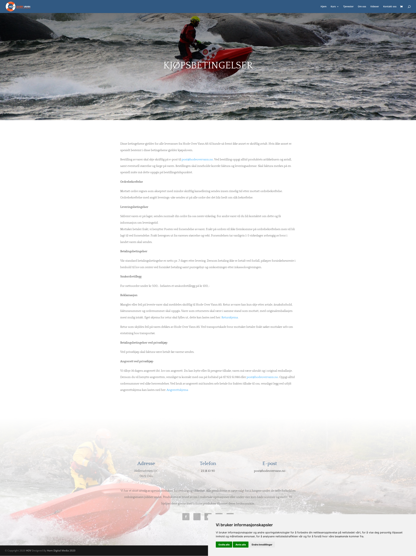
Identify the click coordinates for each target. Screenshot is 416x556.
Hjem (323, 6)
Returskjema (229, 317)
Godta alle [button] (224, 544)
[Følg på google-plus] (197, 516)
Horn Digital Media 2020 (61, 550)
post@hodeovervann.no (197, 159)
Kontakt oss (389, 6)
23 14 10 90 (208, 471)
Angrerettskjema (177, 390)
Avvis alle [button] (240, 544)
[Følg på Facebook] (185, 516)
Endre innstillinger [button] (262, 544)
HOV (28, 550)
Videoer (374, 6)
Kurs (333, 6)
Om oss (362, 6)
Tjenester (348, 6)
